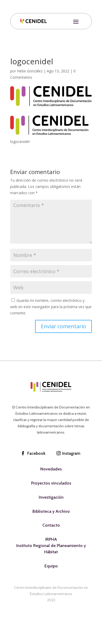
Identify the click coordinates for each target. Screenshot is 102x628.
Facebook (36, 453)
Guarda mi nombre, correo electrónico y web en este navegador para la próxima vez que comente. (51, 306)
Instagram (71, 453)
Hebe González (30, 70)
